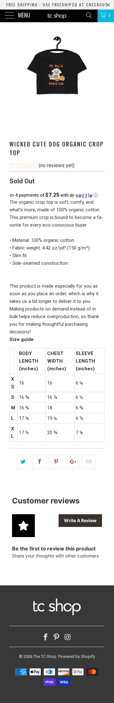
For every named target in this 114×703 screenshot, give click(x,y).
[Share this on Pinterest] (56, 462)
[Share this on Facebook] (39, 462)
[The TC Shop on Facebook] (45, 638)
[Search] (88, 15)
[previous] (15, 82)
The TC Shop (44, 656)
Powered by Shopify (76, 656)
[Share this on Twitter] (23, 462)
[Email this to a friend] (89, 462)
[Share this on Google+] (72, 462)
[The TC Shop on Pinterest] (56, 638)
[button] (42, 166)
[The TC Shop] (57, 16)
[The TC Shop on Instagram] (68, 638)
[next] (98, 82)
